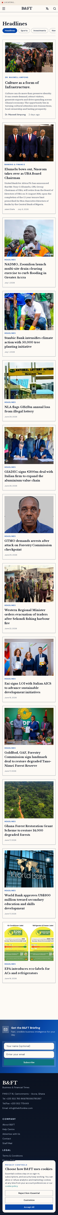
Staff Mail (7, 1143)
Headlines (10, 30)
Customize (29, 1200)
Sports (24, 30)
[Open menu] (5, 8)
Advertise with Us (11, 1134)
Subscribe (29, 1062)
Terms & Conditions (12, 1155)
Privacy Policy (9, 1160)
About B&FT (8, 1124)
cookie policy (11, 1186)
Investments (39, 30)
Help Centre (8, 1129)
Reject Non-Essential (29, 1193)
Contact (6, 1138)
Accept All (29, 1207)
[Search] (53, 8)
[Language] (47, 8)
